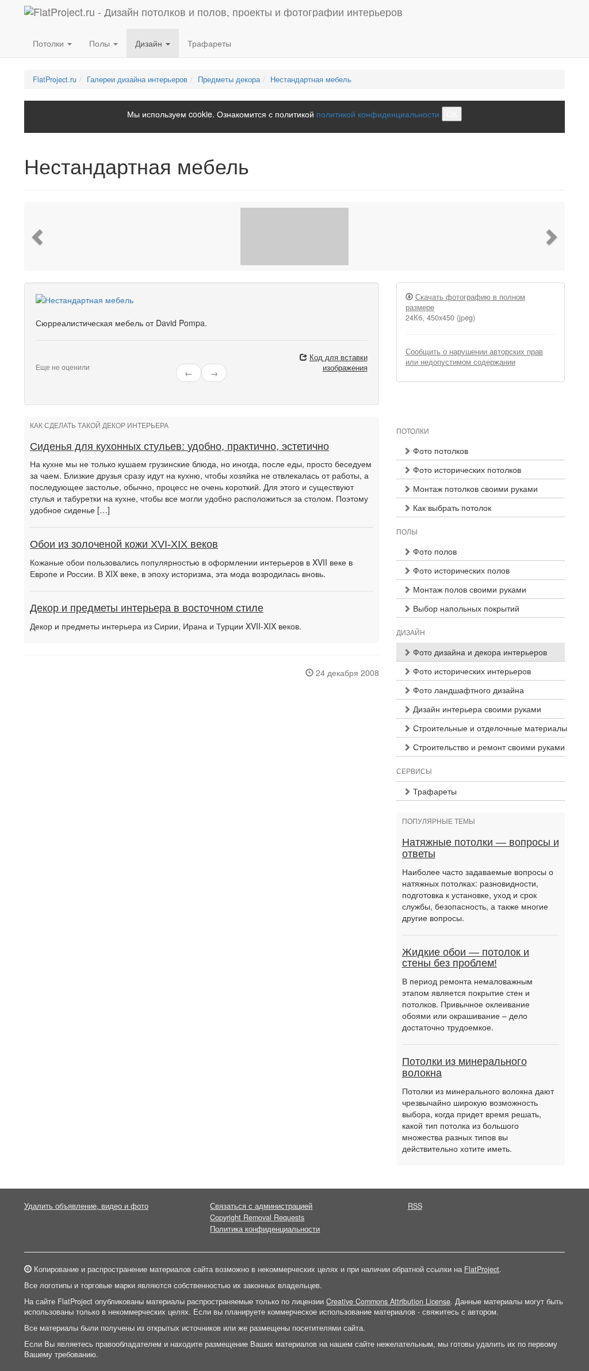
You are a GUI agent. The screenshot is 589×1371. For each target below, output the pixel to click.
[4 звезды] (59, 357)
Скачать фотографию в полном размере (465, 302)
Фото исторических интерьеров (471, 671)
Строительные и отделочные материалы (488, 728)
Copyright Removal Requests (257, 1217)
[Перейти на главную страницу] (213, 14)
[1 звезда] (39, 357)
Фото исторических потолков (466, 469)
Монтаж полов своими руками (468, 589)
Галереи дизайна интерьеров (137, 79)
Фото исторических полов (460, 570)
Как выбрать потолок (451, 507)
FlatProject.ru (55, 79)
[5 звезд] (66, 357)
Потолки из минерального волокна (464, 1067)
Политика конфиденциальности (265, 1229)
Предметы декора (229, 79)
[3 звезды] (52, 357)
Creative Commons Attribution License (388, 1301)
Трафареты (209, 43)
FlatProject (481, 1269)
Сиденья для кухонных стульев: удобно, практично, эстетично (179, 446)
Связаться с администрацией (261, 1206)
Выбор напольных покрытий (465, 608)
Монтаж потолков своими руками (474, 488)
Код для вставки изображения (338, 362)
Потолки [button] (49, 43)
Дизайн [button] (150, 43)
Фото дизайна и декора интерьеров (479, 652)
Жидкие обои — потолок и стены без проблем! (465, 957)
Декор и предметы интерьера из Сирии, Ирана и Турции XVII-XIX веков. (165, 626)
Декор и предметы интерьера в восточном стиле (146, 608)
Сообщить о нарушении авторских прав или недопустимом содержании (474, 356)
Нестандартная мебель (310, 79)
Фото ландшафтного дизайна (467, 690)
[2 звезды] (46, 357)
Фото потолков (439, 450)
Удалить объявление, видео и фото (86, 1206)
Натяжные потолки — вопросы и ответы (480, 848)
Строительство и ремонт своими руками (488, 747)
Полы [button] (100, 43)
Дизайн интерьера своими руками (476, 709)
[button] (38, 236)
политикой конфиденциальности (377, 114)
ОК (451, 114)
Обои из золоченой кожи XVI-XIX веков (124, 544)
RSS (415, 1206)
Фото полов (434, 551)
